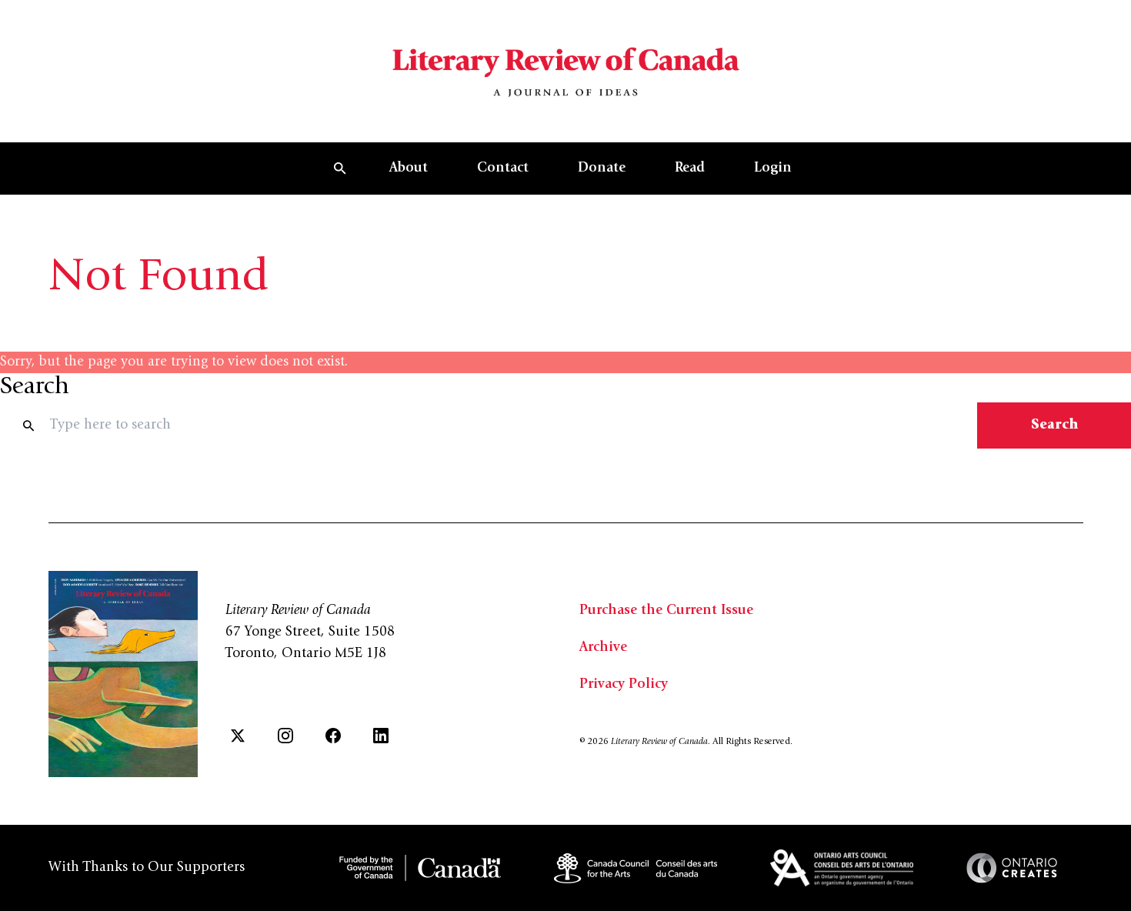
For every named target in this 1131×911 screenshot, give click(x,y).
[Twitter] (237, 735)
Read (690, 168)
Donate (602, 168)
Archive (603, 648)
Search (1054, 425)
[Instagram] (285, 735)
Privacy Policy (623, 685)
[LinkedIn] (381, 735)
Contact (503, 168)
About (408, 168)
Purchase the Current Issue (666, 611)
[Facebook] (333, 735)
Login (773, 168)
